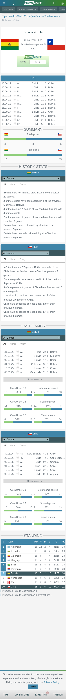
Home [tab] (13, 184)
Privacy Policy (51, 682)
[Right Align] (12, 3)
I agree (33, 687)
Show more (33, 379)
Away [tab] (23, 184)
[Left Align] (4, 3)
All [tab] (4, 184)
